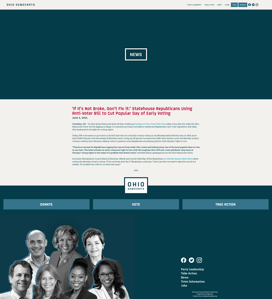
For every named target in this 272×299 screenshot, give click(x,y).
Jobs (184, 285)
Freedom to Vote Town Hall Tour (150, 124)
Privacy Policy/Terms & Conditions (205, 292)
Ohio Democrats (21, 5)
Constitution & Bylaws (205, 294)
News (184, 277)
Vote (136, 204)
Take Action (225, 204)
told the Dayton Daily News (179, 159)
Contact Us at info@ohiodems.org (205, 296)
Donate (46, 204)
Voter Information (193, 281)
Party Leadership (192, 269)
